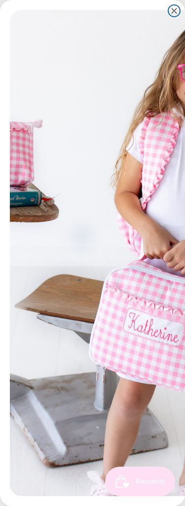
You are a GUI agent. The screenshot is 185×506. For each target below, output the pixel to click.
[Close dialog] (174, 11)
